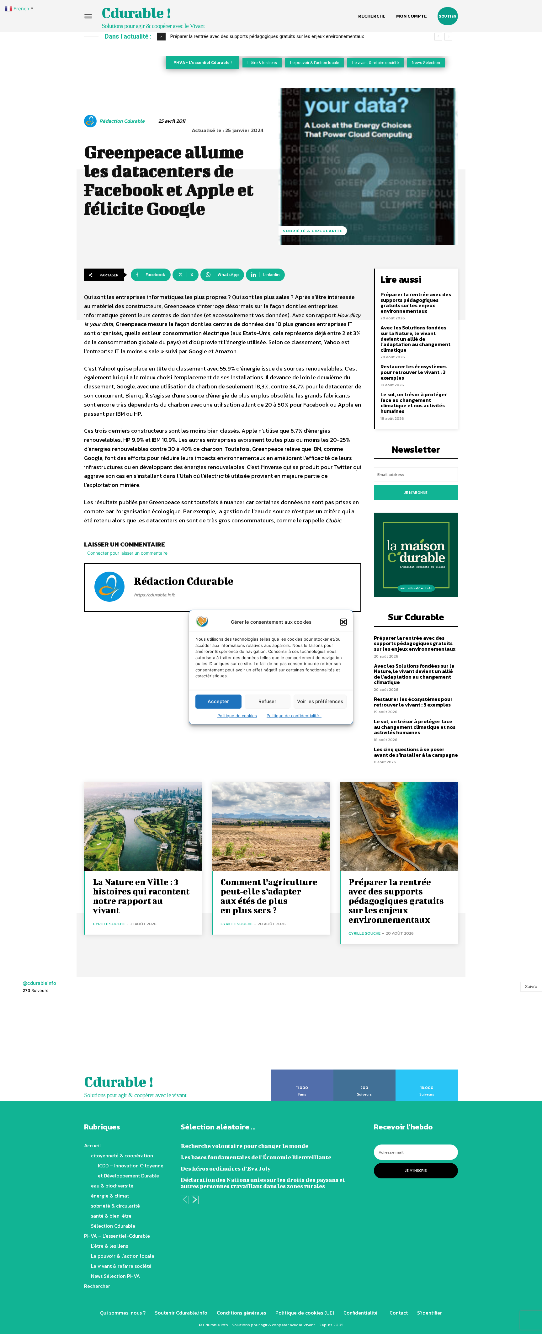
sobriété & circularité (313, 231)
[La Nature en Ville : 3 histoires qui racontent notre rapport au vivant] (143, 826)
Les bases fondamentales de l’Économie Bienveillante (256, 1157)
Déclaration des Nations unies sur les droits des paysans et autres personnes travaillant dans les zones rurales (263, 1183)
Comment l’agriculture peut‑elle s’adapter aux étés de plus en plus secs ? (269, 896)
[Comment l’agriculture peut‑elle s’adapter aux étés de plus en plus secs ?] (271, 826)
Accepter (218, 701)
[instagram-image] (34, 1035)
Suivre (531, 986)
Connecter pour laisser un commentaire (127, 553)
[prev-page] (185, 1200)
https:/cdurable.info (154, 594)
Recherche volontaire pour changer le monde (244, 1146)
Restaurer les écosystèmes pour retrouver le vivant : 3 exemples (413, 372)
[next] (448, 36)
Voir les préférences (320, 701)
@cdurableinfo (39, 983)
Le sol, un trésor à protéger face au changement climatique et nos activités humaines (413, 403)
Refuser (267, 701)
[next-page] (195, 1200)
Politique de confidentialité (294, 715)
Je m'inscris (416, 1170)
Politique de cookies (237, 715)
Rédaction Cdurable (122, 121)
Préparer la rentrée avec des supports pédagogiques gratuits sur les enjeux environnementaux (415, 303)
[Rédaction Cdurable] (91, 121)
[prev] (438, 36)
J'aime (302, 1071)
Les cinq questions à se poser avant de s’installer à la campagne (416, 752)
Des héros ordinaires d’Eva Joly (226, 1168)
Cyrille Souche (109, 924)
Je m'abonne (416, 492)
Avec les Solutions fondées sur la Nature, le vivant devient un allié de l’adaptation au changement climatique (281, 36)
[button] (343, 622)
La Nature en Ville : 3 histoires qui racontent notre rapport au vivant (141, 896)
